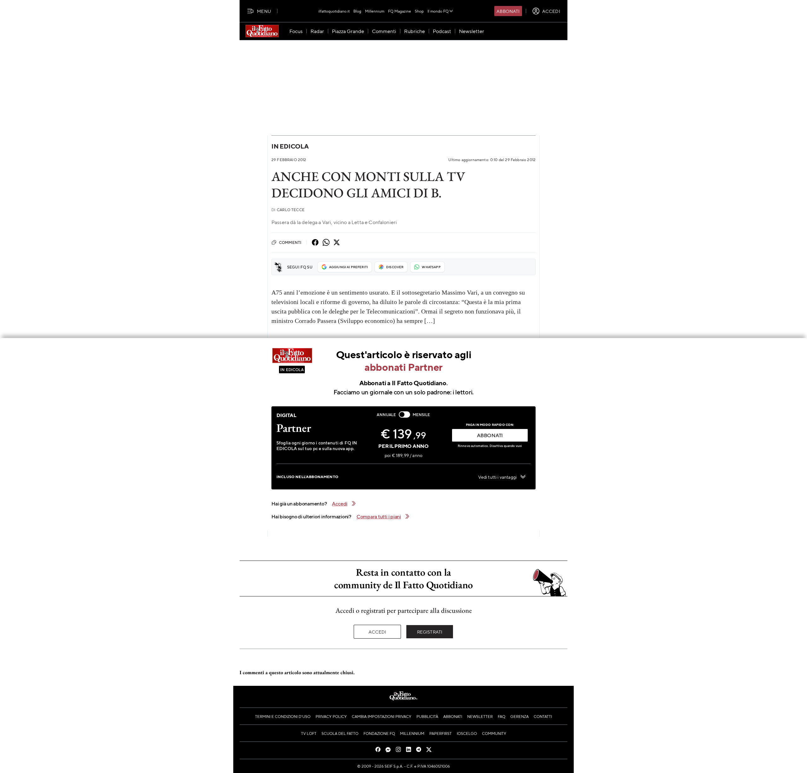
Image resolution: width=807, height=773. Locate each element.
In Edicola (290, 146)
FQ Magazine (399, 11)
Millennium (374, 11)
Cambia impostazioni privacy (381, 716)
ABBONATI (490, 435)
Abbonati (508, 11)
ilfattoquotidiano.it (334, 11)
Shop (419, 11)
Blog (357, 11)
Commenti (290, 242)
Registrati (430, 632)
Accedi (377, 632)
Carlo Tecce (288, 209)
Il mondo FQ (438, 11)
